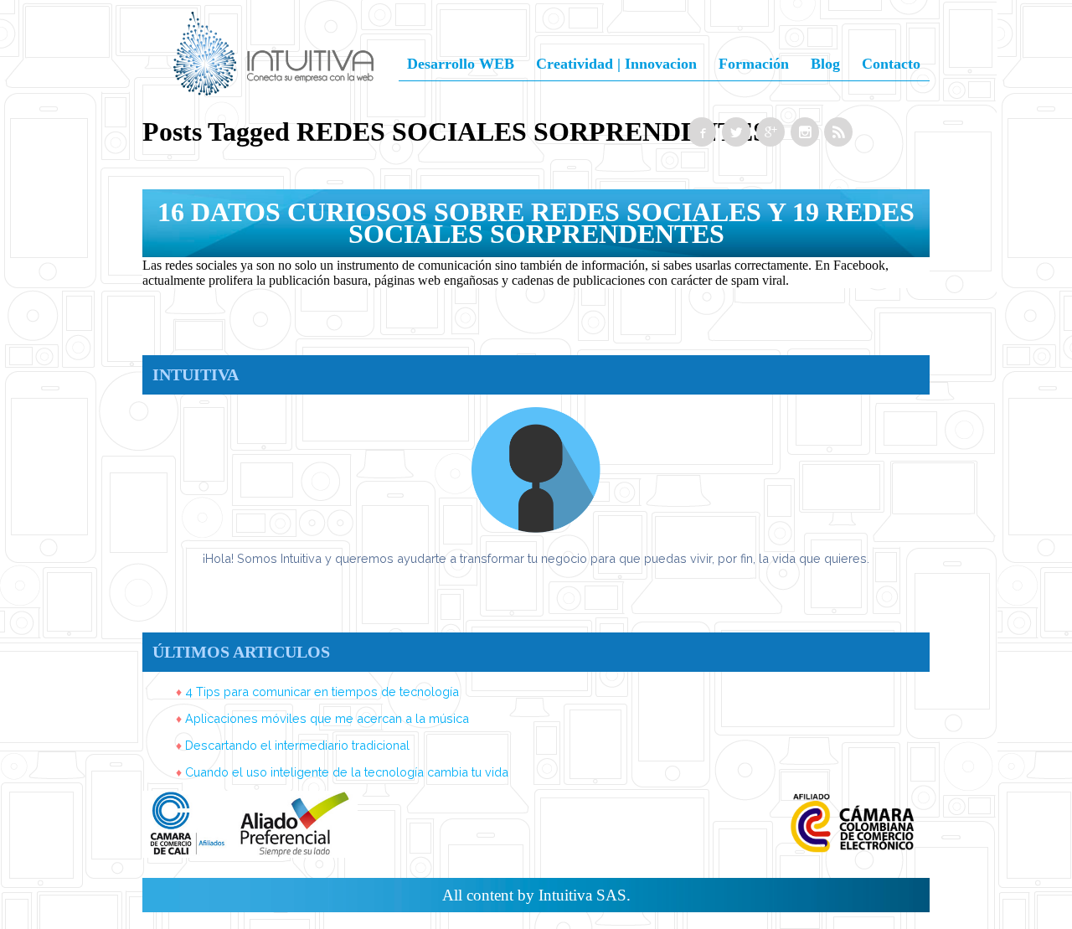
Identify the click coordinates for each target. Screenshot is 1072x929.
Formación (754, 63)
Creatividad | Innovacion (616, 63)
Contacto (891, 63)
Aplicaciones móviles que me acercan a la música (327, 718)
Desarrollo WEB (460, 63)
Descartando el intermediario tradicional (297, 745)
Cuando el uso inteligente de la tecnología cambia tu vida (346, 772)
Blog (825, 63)
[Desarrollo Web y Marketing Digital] (273, 74)
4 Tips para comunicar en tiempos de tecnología (322, 691)
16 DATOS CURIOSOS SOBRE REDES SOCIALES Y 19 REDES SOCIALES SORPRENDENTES (536, 223)
